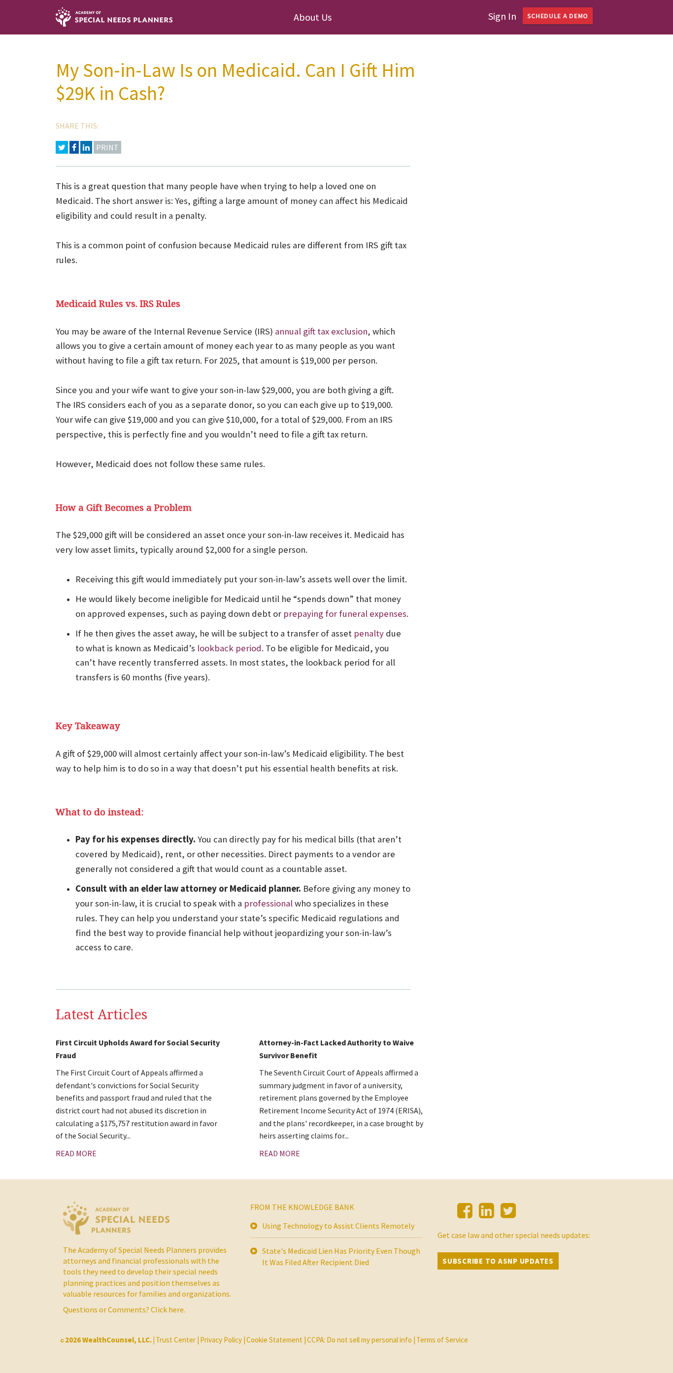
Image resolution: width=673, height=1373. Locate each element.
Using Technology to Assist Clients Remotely (338, 1226)
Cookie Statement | (276, 1339)
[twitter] (508, 1211)
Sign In (502, 16)
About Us (313, 17)
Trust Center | (177, 1339)
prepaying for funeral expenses (344, 613)
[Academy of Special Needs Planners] (116, 1222)
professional (268, 903)
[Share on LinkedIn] (86, 147)
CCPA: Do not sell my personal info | (361, 1339)
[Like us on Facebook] (464, 1211)
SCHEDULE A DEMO (558, 15)
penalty (370, 633)
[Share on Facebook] (74, 147)
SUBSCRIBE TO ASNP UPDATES (498, 1261)
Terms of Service (442, 1339)
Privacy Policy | (222, 1339)
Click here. (168, 1309)
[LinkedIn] (486, 1211)
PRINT (107, 147)
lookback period (229, 648)
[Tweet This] (62, 147)
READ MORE (76, 1153)
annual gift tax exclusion (321, 331)
